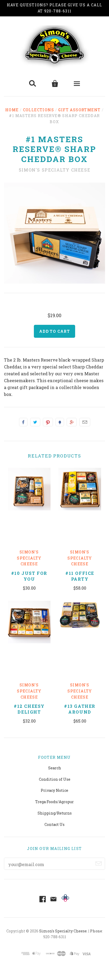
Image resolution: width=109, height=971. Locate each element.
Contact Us (54, 824)
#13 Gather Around (80, 709)
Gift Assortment (79, 109)
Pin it (48, 422)
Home (12, 109)
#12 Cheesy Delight (29, 709)
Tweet (35, 422)
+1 (72, 422)
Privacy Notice (54, 790)
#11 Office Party (79, 576)
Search (54, 767)
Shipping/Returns (55, 813)
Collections (38, 109)
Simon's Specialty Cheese (54, 170)
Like (23, 422)
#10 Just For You (29, 576)
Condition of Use (54, 779)
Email (84, 422)
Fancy (60, 422)
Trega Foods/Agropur (54, 801)
